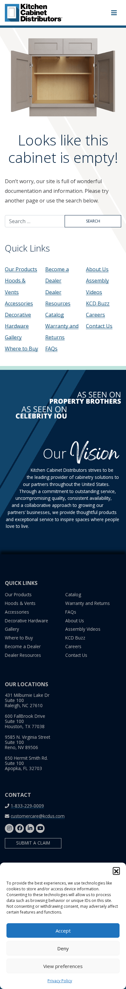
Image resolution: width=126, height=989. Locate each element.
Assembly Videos (82, 629)
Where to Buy (21, 348)
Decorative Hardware (26, 621)
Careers (95, 314)
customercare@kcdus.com (38, 816)
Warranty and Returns (87, 603)
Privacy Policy (59, 981)
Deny (63, 948)
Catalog (54, 314)
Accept (63, 930)
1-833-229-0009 (27, 806)
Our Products (21, 269)
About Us (97, 269)
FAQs (51, 348)
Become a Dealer (23, 646)
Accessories (19, 303)
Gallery (13, 337)
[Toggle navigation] (114, 13)
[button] (116, 870)
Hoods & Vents (20, 603)
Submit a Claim (33, 843)
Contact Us (99, 326)
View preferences (63, 966)
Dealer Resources (23, 655)
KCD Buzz (98, 303)
